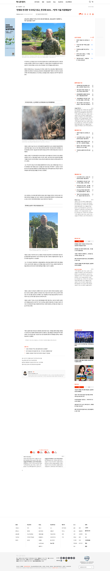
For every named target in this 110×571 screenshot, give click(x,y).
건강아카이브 (53, 537)
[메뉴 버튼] (92, 2)
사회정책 (80, 534)
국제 (80, 540)
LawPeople (41, 543)
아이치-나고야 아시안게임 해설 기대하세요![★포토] (84, 344)
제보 (86, 543)
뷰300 (28, 540)
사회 (74, 534)
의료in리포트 (52, 534)
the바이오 (60, 2)
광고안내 (47, 566)
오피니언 (80, 543)
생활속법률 (41, 534)
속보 (74, 546)
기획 (63, 537)
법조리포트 (41, 531)
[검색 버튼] (90, 2)
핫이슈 (63, 531)
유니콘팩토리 (69, 2)
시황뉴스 (17, 528)
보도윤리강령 (68, 566)
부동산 (74, 537)
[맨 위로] (107, 565)
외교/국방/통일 (30, 534)
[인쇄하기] (93, 14)
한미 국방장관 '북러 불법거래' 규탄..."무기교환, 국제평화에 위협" (39, 351)
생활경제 (80, 531)
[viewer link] (63, 53)
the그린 (52, 543)
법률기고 (40, 546)
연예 (86, 524)
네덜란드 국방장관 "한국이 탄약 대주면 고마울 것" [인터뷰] (38, 353)
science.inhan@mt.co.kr (33, 373)
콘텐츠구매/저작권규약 (58, 566)
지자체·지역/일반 (30, 537)
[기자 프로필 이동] (25, 373)
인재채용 (21, 566)
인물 (24, 6)
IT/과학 (74, 540)
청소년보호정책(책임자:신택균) (36, 566)
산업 (74, 531)
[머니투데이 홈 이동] (20, 556)
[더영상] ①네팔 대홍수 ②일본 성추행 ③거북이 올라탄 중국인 (84, 361)
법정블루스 (41, 537)
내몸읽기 (52, 531)
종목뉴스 (17, 531)
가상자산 (17, 537)
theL (54, 2)
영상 (86, 534)
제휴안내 (51, 566)
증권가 (17, 540)
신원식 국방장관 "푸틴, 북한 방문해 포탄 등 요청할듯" (37, 349)
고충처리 (64, 566)
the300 (49, 2)
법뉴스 (40, 528)
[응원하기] (33, 372)
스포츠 (86, 527)
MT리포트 (37, 2)
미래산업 (75, 543)
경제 (80, 528)
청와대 (28, 531)
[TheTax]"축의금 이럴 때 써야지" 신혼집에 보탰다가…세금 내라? (83, 191)
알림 (86, 546)
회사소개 (17, 566)
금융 (74, 528)
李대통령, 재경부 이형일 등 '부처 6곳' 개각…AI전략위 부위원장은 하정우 (83, 143)
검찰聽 (40, 540)
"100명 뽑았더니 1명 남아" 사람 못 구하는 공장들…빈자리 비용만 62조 (83, 100)
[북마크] (90, 14)
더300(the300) (37, 71)
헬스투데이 (52, 540)
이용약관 (43, 566)
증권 (43, 2)
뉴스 (51, 528)
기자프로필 (87, 540)
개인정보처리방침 (27, 566)
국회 (28, 528)
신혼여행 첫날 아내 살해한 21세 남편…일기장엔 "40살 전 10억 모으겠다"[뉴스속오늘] (83, 87)
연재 (63, 534)
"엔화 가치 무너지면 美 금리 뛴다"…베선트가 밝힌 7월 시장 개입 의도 (83, 196)
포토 (86, 537)
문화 (80, 537)
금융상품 (17, 534)
